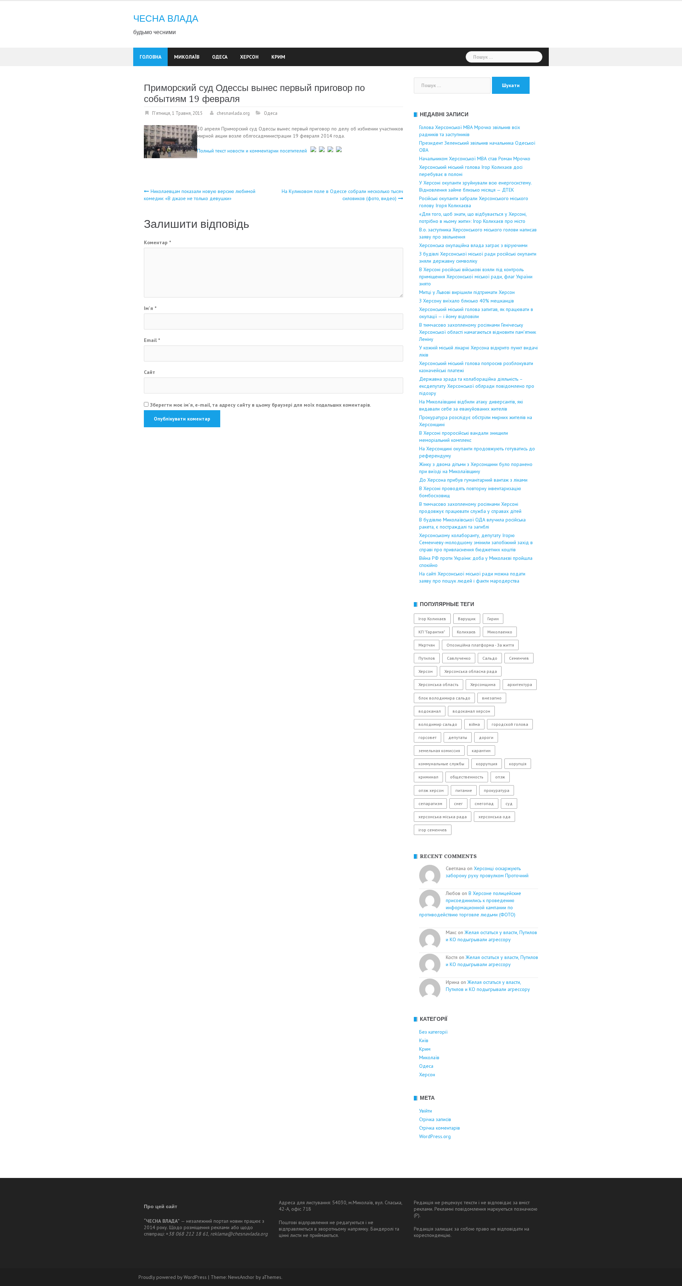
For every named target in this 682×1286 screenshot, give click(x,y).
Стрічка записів (435, 1119)
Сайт (149, 372)
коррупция (486, 763)
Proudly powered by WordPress (173, 1277)
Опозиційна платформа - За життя (480, 645)
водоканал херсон (471, 711)
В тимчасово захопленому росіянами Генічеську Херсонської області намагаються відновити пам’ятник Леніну (477, 332)
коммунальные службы (441, 763)
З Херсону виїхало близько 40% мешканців (466, 301)
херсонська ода (494, 816)
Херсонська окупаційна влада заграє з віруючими (473, 245)
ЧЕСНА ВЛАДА (165, 18)
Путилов (426, 658)
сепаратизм (430, 803)
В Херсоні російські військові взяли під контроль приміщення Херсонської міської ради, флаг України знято (475, 276)
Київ (423, 1040)
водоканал (429, 711)
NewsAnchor (241, 1277)
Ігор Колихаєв (432, 618)
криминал (428, 776)
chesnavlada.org (233, 113)
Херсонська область (438, 684)
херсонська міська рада (442, 816)
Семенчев (519, 658)
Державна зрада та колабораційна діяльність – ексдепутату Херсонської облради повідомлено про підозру (476, 386)
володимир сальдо (437, 724)
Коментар (157, 242)
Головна (150, 57)
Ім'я (150, 308)
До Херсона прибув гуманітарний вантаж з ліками (473, 480)
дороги (486, 737)
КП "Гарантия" (431, 631)
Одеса (219, 57)
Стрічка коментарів (439, 1128)
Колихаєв (466, 631)
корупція (517, 763)
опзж (500, 776)
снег (458, 803)
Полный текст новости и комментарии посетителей (252, 150)
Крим (278, 57)
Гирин (493, 618)
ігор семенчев (432, 829)
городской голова (510, 724)
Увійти (425, 1111)
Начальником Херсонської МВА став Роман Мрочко (474, 158)
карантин (481, 750)
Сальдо (489, 658)
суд (509, 803)
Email (152, 340)
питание (463, 790)
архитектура (519, 684)
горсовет (427, 737)
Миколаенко (499, 631)
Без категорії (433, 1032)
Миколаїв (186, 57)
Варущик (467, 618)
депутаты (457, 737)
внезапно (492, 698)
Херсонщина (483, 684)
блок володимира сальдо (444, 698)
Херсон (249, 57)
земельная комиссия (439, 750)
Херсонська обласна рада (470, 671)
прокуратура (496, 790)
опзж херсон (431, 790)
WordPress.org (435, 1136)
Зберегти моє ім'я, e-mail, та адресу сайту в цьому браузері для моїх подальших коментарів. (260, 405)
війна (474, 724)
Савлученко (459, 658)
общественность (466, 776)
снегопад (484, 803)
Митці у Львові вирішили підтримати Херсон (467, 292)
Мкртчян (426, 645)
